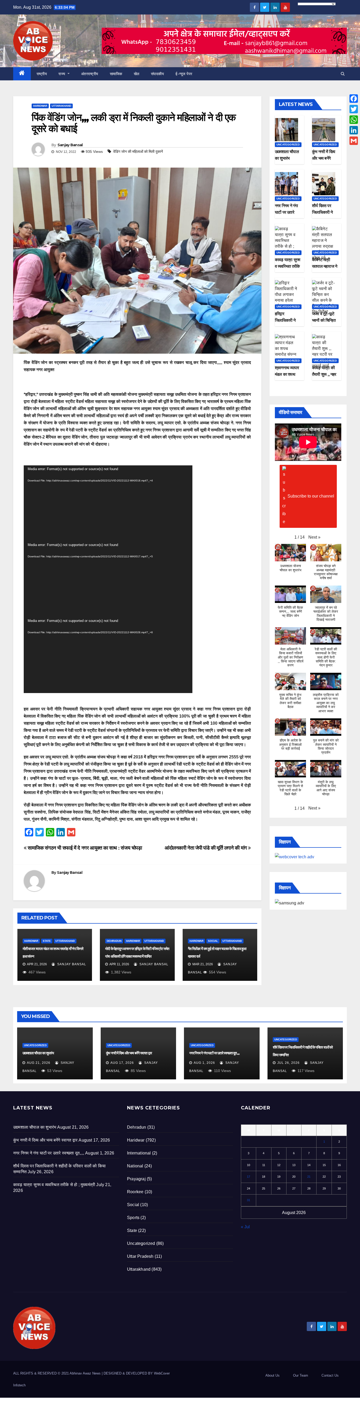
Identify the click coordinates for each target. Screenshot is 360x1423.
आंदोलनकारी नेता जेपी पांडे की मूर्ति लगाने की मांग (206, 848)
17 (248, 1176)
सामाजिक (116, 73)
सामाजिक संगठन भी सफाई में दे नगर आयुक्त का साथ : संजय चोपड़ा (84, 848)
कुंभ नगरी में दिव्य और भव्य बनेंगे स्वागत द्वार (323, 158)
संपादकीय (157, 73)
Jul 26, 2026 (288, 1063)
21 (308, 1176)
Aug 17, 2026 (122, 1063)
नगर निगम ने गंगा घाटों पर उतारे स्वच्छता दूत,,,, (286, 212)
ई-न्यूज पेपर (184, 73)
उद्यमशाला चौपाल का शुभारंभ (38, 1053)
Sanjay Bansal (70, 145)
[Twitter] (353, 109)
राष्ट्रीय (42, 73)
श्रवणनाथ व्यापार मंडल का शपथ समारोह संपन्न (287, 374)
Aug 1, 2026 (204, 1063)
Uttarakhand (61, 105)
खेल (136, 73)
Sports (133, 1217)
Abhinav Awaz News (85, 1373)
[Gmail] (353, 140)
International (139, 1153)
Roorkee (135, 1192)
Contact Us (330, 1375)
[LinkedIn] (353, 130)
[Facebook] (353, 98)
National (135, 1166)
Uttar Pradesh (140, 1256)
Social (213, 940)
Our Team (300, 1375)
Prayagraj (136, 1179)
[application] (108, 503)
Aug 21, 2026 (38, 1063)
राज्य (62, 73)
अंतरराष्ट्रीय (89, 73)
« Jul (245, 1227)
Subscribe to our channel (311, 496)
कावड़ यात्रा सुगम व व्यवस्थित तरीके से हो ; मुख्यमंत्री (287, 266)
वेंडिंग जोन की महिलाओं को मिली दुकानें (138, 151)
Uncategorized (288, 144)
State (47, 940)
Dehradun (114, 940)
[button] (343, 73)
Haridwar (40, 105)
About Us (272, 1375)
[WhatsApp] (353, 119)
